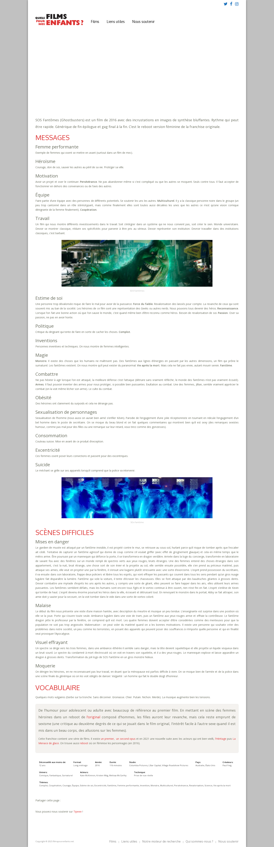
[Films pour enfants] (59, 24)
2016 (89, 82)
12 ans (118, 85)
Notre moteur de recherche (161, 841)
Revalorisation (162, 97)
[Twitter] (225, 3)
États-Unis (210, 765)
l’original (93, 717)
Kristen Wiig (102, 775)
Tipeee (77, 811)
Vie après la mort (200, 97)
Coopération (111, 93)
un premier (107, 738)
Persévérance (139, 97)
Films (95, 21)
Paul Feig (227, 765)
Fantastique (111, 100)
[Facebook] (231, 3)
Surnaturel (130, 100)
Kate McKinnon (87, 775)
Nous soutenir (143, 21)
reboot (84, 743)
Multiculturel (116, 97)
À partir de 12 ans (89, 75)
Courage (129, 93)
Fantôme (196, 93)
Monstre (98, 97)
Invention (82, 97)
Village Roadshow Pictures (175, 765)
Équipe (142, 93)
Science (180, 97)
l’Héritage (220, 738)
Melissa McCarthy (118, 775)
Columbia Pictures (138, 765)
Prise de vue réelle (143, 775)
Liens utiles (116, 21)
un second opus (125, 738)
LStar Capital (155, 765)
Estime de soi (158, 93)
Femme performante (218, 93)
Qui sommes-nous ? (199, 841)
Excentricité (179, 93)
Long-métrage (80, 765)
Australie (200, 765)
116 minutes (94, 89)
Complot (94, 93)
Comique (94, 100)
